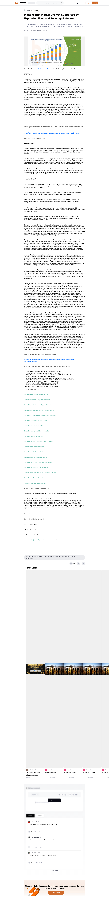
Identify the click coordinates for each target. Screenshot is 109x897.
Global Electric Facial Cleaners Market (35, 457)
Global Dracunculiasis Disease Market (35, 420)
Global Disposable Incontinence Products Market (39, 410)
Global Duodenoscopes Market (33, 436)
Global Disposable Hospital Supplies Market (37, 405)
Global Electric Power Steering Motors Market (38, 462)
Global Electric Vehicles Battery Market (36, 467)
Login (88, 3)
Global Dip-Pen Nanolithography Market (36, 394)
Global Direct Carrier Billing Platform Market (37, 400)
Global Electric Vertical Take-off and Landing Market (40, 473)
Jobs (81, 3)
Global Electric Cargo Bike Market (34, 447)
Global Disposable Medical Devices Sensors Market (40, 415)
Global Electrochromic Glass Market (35, 478)
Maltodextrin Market (45, 69)
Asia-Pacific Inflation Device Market (35, 483)
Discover (67, 3)
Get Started (56, 893)
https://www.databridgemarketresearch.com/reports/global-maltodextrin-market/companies (49, 360)
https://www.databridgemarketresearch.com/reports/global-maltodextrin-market (52, 133)
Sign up (95, 2)
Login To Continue (54, 800)
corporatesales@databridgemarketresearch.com (39, 540)
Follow (36, 10)
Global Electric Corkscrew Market (34, 452)
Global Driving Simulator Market (33, 426)
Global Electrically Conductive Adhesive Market (38, 441)
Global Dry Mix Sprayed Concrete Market (36, 431)
